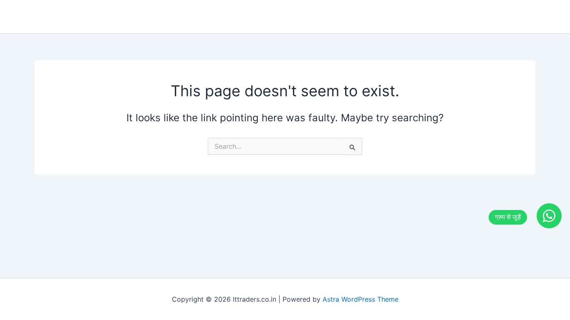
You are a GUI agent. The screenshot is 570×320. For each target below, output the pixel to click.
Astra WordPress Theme (360, 299)
